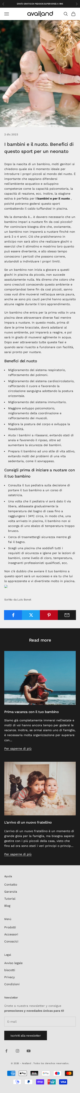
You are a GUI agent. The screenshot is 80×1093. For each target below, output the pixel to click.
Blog (7, 905)
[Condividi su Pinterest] (49, 615)
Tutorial (9, 898)
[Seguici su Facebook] (6, 1051)
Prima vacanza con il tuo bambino (31, 712)
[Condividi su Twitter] (31, 615)
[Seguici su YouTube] (28, 1051)
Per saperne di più (18, 748)
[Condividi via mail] (67, 615)
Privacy (9, 977)
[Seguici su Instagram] (17, 1051)
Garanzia (10, 891)
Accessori (11, 934)
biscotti (9, 970)
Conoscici (11, 941)
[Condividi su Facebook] (13, 615)
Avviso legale (13, 963)
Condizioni (12, 984)
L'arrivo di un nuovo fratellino (28, 822)
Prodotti (10, 927)
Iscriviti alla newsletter (25, 1035)
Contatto (10, 884)
